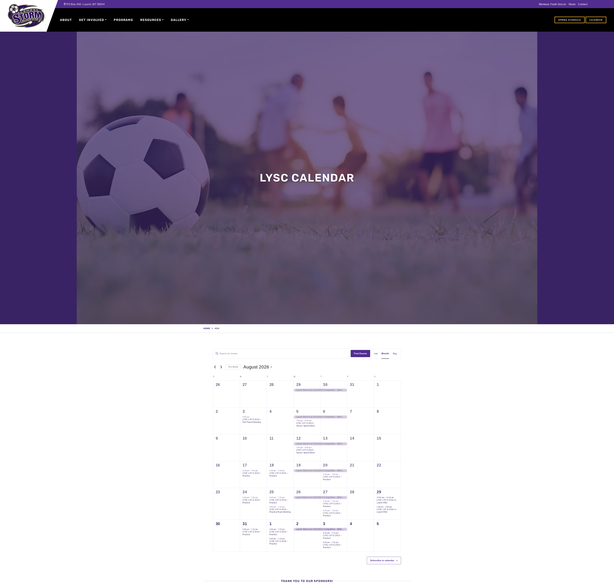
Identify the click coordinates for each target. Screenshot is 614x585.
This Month (233, 367)
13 (325, 438)
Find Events (360, 353)
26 (298, 492)
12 (298, 438)
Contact (582, 4)
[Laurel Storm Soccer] (26, 16)
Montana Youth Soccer (552, 4)
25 (271, 492)
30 (325, 384)
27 (325, 492)
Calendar (596, 20)
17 (245, 465)
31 (245, 524)
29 (298, 384)
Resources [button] (150, 20)
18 (271, 465)
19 (298, 465)
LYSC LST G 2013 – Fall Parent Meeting (252, 420)
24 (245, 492)
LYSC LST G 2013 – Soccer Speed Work (305, 424)
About (66, 20)
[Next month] (221, 367)
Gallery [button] (178, 20)
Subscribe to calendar (382, 560)
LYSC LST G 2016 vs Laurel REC (386, 501)
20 (325, 465)
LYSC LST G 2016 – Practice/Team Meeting (280, 510)
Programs (123, 20)
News (572, 4)
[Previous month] (215, 367)
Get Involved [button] (91, 20)
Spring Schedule (569, 20)
